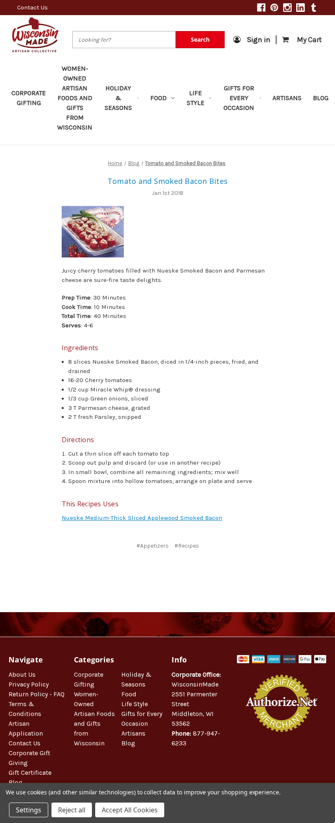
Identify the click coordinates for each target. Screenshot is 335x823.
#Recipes (186, 545)
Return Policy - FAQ (37, 694)
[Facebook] (261, 7)
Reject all (71, 809)
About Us (22, 674)
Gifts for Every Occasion (238, 98)
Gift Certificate (30, 772)
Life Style (195, 98)
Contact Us (32, 7)
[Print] (173, 570)
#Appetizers (152, 545)
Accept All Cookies (130, 809)
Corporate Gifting (28, 98)
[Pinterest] (274, 7)
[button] (281, 758)
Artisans (287, 98)
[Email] (160, 570)
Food (158, 98)
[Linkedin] (300, 7)
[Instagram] (287, 7)
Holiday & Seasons (118, 98)
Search (200, 39)
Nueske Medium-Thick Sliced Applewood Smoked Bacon (142, 517)
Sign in (258, 39)
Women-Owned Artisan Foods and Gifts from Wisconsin (74, 98)
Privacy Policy (29, 684)
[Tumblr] (313, 7)
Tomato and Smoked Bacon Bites (167, 181)
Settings (28, 809)
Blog (320, 98)
